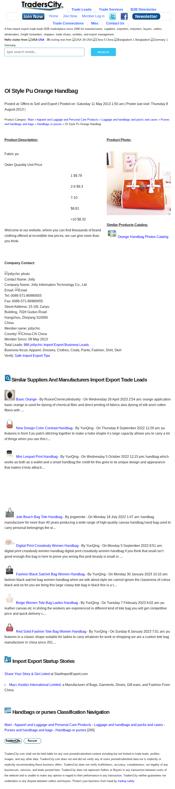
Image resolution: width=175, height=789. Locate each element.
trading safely (126, 781)
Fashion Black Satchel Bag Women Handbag (50, 574)
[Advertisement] (87, 70)
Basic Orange (26, 399)
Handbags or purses (70, 730)
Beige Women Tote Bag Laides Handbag (47, 603)
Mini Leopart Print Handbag (37, 456)
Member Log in (93, 16)
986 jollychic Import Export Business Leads (56, 345)
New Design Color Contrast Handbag (44, 428)
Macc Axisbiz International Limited (35, 685)
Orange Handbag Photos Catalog (143, 237)
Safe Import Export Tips (32, 355)
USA (41, 39)
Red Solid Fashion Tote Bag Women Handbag (51, 631)
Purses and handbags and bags (28, 730)
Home (53, 16)
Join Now (70, 16)
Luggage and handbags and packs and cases (128, 725)
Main (8, 725)
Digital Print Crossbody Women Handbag (47, 545)
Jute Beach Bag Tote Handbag (39, 517)
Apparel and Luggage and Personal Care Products (53, 725)
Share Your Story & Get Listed (27, 674)
